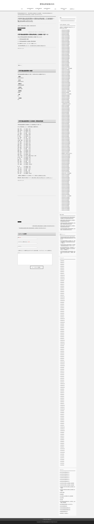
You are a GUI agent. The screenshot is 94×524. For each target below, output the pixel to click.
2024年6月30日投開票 (66, 177)
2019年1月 (62, 425)
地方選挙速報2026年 (30, 9)
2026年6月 (62, 264)
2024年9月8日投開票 (65, 164)
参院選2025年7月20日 (66, 103)
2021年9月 (62, 367)
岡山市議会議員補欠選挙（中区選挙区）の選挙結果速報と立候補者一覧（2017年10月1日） (67, 248)
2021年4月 (62, 376)
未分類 (62, 499)
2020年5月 (62, 396)
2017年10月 (62, 452)
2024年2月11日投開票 (65, 204)
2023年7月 (62, 327)
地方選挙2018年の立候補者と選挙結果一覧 (37, 45)
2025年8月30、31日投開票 (66, 93)
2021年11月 (62, 363)
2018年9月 (62, 432)
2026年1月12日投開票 (66, 69)
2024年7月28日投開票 (66, 171)
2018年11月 (62, 428)
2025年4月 (62, 289)
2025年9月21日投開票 (66, 89)
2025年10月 (62, 278)
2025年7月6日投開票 (65, 106)
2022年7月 (62, 349)
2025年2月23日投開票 (66, 132)
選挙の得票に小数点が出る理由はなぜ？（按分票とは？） (42, 177)
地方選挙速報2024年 (47, 9)
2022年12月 (62, 340)
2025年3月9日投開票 (65, 129)
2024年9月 (62, 302)
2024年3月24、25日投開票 (66, 195)
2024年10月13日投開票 (66, 157)
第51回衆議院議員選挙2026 (65, 509)
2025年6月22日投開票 (66, 109)
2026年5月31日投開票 (66, 47)
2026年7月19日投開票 (66, 37)
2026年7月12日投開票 (66, 38)
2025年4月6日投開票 (65, 123)
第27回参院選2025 (64, 506)
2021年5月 (62, 374)
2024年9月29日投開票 (66, 160)
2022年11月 (62, 342)
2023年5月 (62, 331)
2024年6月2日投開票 (65, 183)
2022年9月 (62, 345)
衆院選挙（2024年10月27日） (67, 153)
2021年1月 (62, 381)
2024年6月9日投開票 (65, 181)
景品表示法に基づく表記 (64, 9)
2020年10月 (62, 387)
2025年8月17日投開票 (66, 96)
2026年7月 (62, 262)
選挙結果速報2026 (47, 4)
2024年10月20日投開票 (66, 156)
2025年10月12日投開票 (66, 85)
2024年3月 (62, 313)
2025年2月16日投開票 (66, 133)
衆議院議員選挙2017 (64, 511)
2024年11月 (62, 298)
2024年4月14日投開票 (66, 191)
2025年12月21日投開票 (66, 71)
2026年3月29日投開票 (66, 55)
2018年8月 (62, 434)
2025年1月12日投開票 (66, 140)
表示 (20, 65)
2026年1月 (62, 273)
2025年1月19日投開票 (66, 139)
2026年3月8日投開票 (65, 59)
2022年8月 (62, 347)
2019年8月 (62, 412)
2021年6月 (62, 372)
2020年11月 (62, 385)
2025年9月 (62, 280)
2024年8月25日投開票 (66, 167)
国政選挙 (62, 494)
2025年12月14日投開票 (66, 72)
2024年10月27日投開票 (66, 154)
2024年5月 (62, 309)
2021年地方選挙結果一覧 (65, 479)
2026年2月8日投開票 (65, 64)
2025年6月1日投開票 (65, 113)
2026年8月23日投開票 (66, 30)
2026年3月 (62, 269)
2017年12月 (62, 448)
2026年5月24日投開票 (66, 48)
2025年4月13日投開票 (66, 122)
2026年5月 (62, 266)
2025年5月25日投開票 (66, 115)
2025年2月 (62, 293)
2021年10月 (62, 365)
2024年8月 (62, 304)
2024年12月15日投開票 (66, 143)
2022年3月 (62, 356)
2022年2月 (62, 358)
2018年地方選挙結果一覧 (65, 474)
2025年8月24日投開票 (66, 95)
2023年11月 (62, 320)
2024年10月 (62, 300)
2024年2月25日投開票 (66, 201)
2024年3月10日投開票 (66, 198)
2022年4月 (62, 354)
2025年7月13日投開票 (66, 105)
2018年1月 (62, 446)
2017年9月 (62, 454)
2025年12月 (62, 275)
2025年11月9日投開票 (65, 79)
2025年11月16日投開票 (66, 78)
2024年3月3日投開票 (65, 200)
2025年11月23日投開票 (66, 76)
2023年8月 (62, 325)
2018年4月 (62, 441)
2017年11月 (62, 450)
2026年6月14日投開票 (66, 44)
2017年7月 (62, 457)
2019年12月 (62, 405)
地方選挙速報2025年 (38, 9)
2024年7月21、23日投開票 (66, 173)
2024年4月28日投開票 (66, 188)
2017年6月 (62, 459)
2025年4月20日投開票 (66, 120)
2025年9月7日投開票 (65, 92)
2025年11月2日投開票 (65, 81)
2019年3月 (62, 421)
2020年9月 (62, 389)
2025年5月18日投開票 (66, 116)
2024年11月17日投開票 (66, 149)
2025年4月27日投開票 (66, 119)
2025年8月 (62, 282)
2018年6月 (62, 437)
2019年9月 (62, 410)
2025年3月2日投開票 (65, 130)
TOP (22, 8)
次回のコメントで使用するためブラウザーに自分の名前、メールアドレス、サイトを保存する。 (35, 250)
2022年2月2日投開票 (65, 136)
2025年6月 (62, 286)
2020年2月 (62, 401)
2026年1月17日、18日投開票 (67, 68)
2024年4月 (62, 311)
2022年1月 (62, 360)
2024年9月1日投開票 (65, 166)
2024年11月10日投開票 (66, 150)
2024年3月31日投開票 (66, 194)
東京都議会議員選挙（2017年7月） (67, 504)
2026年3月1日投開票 (65, 61)
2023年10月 (62, 322)
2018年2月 (62, 445)
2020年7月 (62, 392)
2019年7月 (62, 414)
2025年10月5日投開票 (66, 86)
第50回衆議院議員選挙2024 (65, 507)
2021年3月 (62, 378)
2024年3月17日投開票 (66, 197)
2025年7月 (62, 284)
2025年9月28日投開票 (66, 88)
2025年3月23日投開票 (66, 126)
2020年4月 (62, 398)
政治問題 (62, 497)
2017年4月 (62, 463)
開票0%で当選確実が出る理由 (40, 175)
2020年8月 (62, 390)
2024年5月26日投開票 (66, 184)
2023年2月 (62, 336)
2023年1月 (62, 338)
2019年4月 (62, 419)
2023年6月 (62, 329)
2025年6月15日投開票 (66, 110)
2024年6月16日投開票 (66, 180)
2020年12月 (62, 383)
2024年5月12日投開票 (66, 187)
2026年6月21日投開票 (66, 42)
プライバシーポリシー (47, 519)
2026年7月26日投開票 (66, 35)
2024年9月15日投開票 (66, 163)
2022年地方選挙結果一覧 (65, 481)
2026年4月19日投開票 (66, 51)
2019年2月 (62, 423)
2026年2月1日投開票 (65, 65)
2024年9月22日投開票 (66, 161)
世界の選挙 (62, 492)
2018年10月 (62, 430)
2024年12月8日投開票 (66, 144)
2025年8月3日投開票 (65, 99)
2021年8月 (62, 369)
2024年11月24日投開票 (66, 147)
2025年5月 (62, 287)
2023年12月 (62, 318)
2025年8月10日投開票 (66, 98)
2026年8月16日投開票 (66, 31)
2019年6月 (62, 416)
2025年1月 (62, 295)
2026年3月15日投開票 (66, 58)
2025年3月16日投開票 (66, 127)
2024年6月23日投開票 (66, 178)
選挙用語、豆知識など (64, 513)
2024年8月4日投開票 (65, 170)
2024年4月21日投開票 (66, 190)
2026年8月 (62, 260)
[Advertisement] (37, 56)
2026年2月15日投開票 (66, 62)
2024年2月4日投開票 (65, 205)
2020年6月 (62, 394)
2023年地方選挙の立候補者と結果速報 (67, 483)
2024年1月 (62, 316)
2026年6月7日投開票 (65, 45)
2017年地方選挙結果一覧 (65, 472)
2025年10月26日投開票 (66, 82)
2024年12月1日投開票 (66, 146)
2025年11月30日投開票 (66, 75)
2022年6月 (62, 351)
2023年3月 (62, 334)
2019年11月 (62, 407)
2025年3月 (62, 291)
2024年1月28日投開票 (66, 207)
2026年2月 (62, 271)
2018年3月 (62, 443)
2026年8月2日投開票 (65, 34)
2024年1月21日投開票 (66, 208)
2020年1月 (62, 403)
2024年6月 (62, 307)
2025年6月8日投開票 (65, 112)
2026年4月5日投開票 (65, 54)
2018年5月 (62, 439)
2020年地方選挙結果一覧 (65, 477)
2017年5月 (62, 461)
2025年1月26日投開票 (66, 137)
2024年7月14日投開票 (66, 174)
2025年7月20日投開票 (66, 102)
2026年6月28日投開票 (66, 41)
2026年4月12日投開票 (66, 52)
